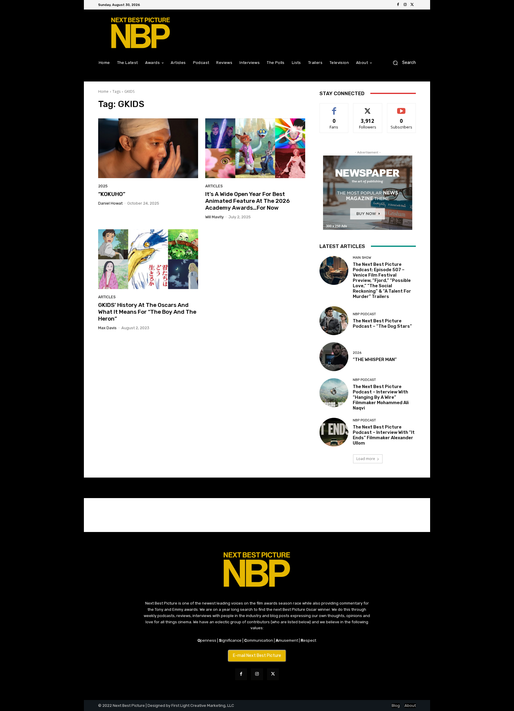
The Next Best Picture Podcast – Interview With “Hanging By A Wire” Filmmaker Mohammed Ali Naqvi (381, 397)
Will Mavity (214, 217)
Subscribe (401, 108)
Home (103, 91)
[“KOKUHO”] (148, 148)
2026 (357, 352)
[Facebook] (398, 4)
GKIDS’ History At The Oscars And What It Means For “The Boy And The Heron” (147, 312)
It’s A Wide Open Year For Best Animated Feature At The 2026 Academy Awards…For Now (247, 201)
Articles (214, 186)
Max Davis (107, 328)
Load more (365, 458)
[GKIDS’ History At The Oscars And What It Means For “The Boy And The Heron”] (148, 259)
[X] (412, 4)
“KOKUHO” (111, 194)
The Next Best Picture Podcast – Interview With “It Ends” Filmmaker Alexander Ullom (384, 435)
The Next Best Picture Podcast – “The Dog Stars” (382, 323)
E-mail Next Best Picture (257, 655)
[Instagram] (405, 4)
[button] (402, 63)
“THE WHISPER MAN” (375, 359)
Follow (368, 108)
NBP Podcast (364, 314)
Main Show (362, 257)
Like (334, 108)
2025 (103, 186)
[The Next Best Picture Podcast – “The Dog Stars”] (333, 320)
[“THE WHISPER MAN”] (333, 356)
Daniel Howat (110, 203)
